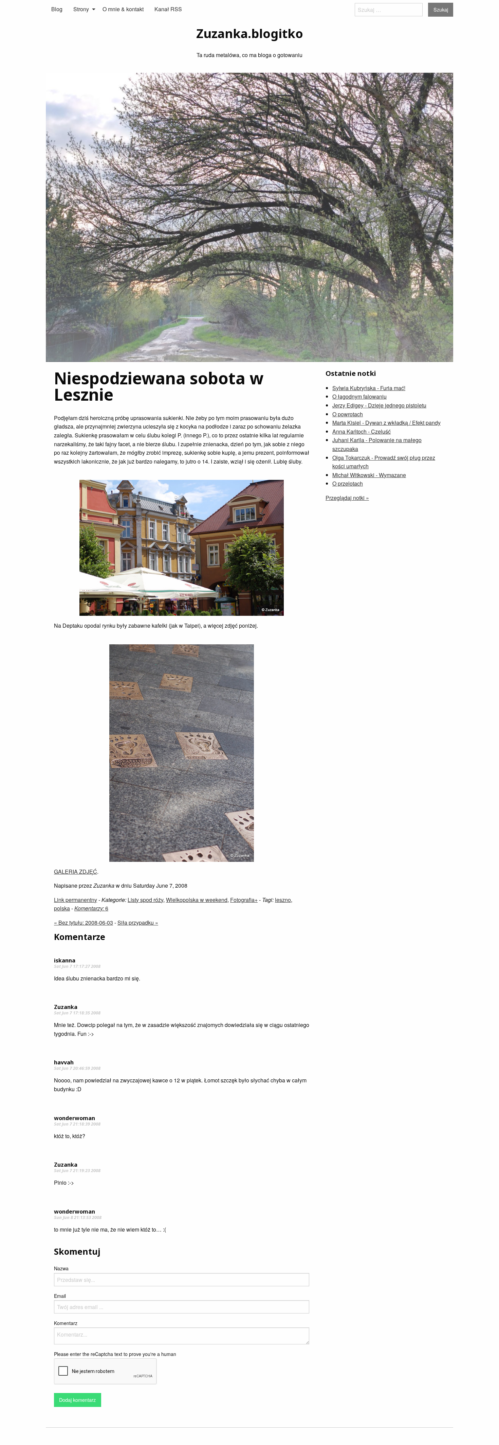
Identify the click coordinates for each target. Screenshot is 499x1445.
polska (62, 908)
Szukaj (440, 9)
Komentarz (65, 1323)
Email (60, 1295)
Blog (56, 9)
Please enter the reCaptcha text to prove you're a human (115, 1354)
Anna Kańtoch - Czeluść (361, 431)
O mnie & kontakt (123, 9)
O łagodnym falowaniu (359, 396)
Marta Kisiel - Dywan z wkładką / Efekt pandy (386, 422)
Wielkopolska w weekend (196, 900)
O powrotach (347, 414)
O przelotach (347, 483)
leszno (283, 900)
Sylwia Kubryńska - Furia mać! (368, 388)
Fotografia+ (244, 900)
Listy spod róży (145, 900)
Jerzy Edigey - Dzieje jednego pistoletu (379, 405)
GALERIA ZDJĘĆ (75, 871)
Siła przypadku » (137, 922)
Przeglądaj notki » (347, 498)
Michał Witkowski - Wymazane (369, 475)
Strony (81, 9)
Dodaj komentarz (77, 1399)
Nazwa (61, 1268)
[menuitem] (57, 9)
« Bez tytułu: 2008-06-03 (83, 922)
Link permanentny (75, 900)
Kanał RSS (168, 9)
